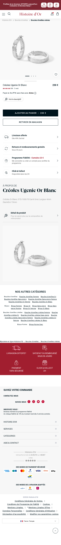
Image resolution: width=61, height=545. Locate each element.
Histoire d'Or (7, 20)
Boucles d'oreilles (21, 20)
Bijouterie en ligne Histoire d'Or (11, 342)
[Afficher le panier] (57, 14)
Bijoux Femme (16, 306)
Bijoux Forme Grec (36, 324)
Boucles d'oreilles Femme (29, 297)
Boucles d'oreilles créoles (40, 20)
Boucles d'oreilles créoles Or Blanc (34, 320)
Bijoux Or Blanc (44, 308)
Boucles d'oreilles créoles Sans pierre (35, 315)
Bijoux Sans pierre (39, 306)
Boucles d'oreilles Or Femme (19, 302)
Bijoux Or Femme (29, 308)
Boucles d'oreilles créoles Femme (37, 312)
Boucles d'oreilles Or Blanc (42, 302)
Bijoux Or (27, 306)
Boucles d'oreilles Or (48, 297)
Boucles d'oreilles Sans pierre (15, 299)
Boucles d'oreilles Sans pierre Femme (42, 299)
